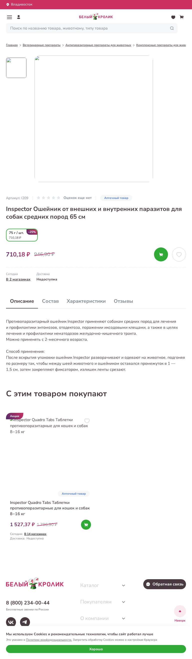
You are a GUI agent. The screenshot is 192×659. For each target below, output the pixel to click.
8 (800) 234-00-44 (28, 602)
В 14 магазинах (35, 534)
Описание (22, 301)
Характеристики (86, 301)
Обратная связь (168, 584)
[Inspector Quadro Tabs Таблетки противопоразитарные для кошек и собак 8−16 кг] (50, 481)
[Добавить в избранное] (179, 254)
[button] (10, 17)
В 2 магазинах (18, 279)
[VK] (11, 622)
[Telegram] (25, 622)
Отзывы (123, 301)
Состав (50, 301)
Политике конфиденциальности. (49, 640)
